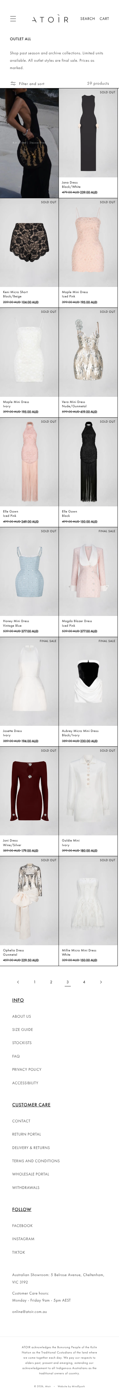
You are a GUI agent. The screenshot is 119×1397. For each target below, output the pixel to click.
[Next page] (100, 982)
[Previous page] (18, 982)
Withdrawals (26, 1187)
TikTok (18, 1252)
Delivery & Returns (31, 1147)
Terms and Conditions (36, 1160)
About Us (21, 1016)
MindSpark (78, 1386)
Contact (21, 1121)
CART (104, 18)
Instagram (23, 1238)
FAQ (16, 1056)
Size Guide (22, 1029)
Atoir (48, 1386)
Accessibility (25, 1082)
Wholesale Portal (30, 1174)
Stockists (22, 1042)
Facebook (22, 1225)
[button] (13, 18)
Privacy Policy (26, 1069)
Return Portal (26, 1134)
